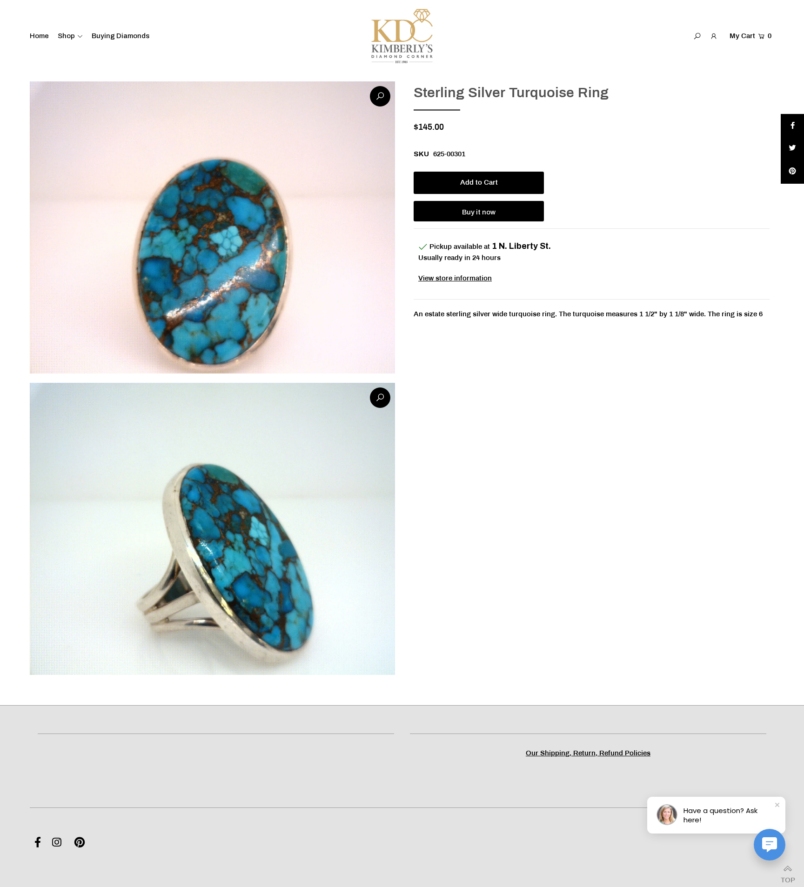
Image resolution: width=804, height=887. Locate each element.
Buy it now (479, 212)
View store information (455, 278)
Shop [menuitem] (66, 36)
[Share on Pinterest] (792, 172)
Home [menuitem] (39, 36)
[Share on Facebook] (792, 125)
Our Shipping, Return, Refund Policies (588, 753)
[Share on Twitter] (792, 148)
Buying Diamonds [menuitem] (120, 36)
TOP (788, 877)
